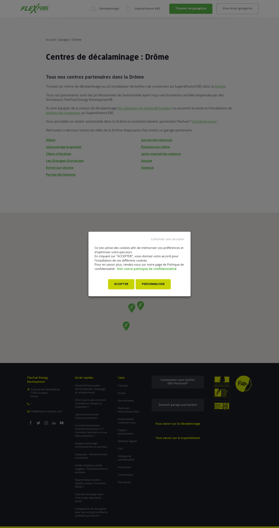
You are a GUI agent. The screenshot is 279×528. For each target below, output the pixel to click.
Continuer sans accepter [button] (167, 239)
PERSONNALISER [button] (153, 284)
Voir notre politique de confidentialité (146, 269)
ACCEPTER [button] (121, 284)
